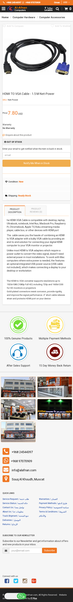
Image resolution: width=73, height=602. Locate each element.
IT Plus (34, 598)
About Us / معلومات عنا (13, 512)
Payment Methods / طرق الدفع (53, 503)
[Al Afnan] (33, 582)
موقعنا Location (48, 9)
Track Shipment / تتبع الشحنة (16, 516)
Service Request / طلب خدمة (16, 499)
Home (5, 17)
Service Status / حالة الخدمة (15, 503)
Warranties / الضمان (48, 499)
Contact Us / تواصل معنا (13, 507)
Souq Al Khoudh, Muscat (28, 479)
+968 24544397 (22, 452)
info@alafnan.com (24, 470)
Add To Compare (15, 26)
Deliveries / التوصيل (12, 520)
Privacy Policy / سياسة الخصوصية (54, 507)
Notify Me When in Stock (37, 163)
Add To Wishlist (62, 26)
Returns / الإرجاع (10, 524)
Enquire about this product (19, 135)
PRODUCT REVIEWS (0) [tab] (36, 210)
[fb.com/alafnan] (6, 582)
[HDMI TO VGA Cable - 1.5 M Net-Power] (36, 56)
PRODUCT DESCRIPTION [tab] (14, 211)
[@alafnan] (15, 582)
